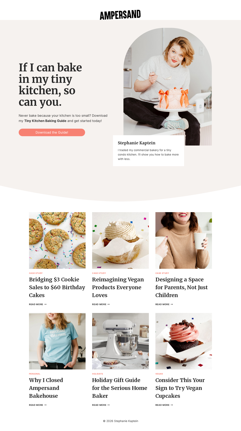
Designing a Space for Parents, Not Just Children (181, 287)
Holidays (97, 374)
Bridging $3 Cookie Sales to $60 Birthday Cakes (57, 287)
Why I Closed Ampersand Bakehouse (46, 388)
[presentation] (57, 240)
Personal (34, 374)
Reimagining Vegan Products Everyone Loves (118, 287)
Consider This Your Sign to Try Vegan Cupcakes (180, 388)
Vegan (159, 374)
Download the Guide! (52, 132)
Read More (38, 304)
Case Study (36, 273)
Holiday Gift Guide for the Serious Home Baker (119, 388)
